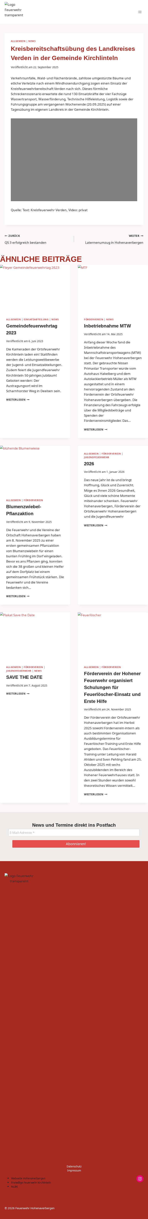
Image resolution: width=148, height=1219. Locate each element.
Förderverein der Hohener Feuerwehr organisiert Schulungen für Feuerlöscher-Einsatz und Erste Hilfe (112, 687)
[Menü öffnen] (139, 12)
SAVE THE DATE (24, 677)
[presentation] (35, 288)
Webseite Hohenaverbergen (28, 1178)
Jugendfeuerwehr (96, 457)
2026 (89, 463)
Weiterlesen (17, 399)
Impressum (74, 1170)
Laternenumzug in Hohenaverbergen (114, 239)
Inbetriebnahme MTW (107, 325)
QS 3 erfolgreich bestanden (25, 239)
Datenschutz (74, 1166)
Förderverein (93, 319)
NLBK (14, 1186)
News (32, 41)
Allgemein (18, 41)
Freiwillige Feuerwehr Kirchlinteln (31, 1182)
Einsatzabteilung (36, 319)
